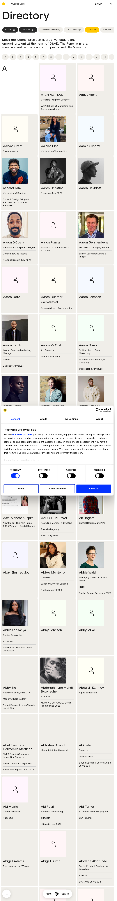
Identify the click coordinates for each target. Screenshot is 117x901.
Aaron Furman (51, 242)
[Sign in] (110, 3)
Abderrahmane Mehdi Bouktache (57, 689)
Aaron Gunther (52, 297)
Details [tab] (43, 419)
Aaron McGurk (51, 345)
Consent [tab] (15, 419)
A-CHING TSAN (52, 95)
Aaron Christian (52, 188)
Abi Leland (86, 745)
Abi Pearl (47, 806)
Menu (49, 894)
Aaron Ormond (90, 345)
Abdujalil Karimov (91, 687)
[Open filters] (6, 894)
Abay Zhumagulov (16, 572)
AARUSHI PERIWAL (54, 518)
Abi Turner (86, 806)
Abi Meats (10, 806)
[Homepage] (56, 894)
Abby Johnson (51, 630)
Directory (26, 30)
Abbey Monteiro (53, 572)
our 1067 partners (22, 434)
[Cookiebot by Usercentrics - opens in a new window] (98, 410)
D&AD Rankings (74, 30)
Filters (8, 30)
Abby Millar (87, 630)
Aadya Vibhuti (89, 95)
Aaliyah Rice (49, 146)
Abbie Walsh (88, 572)
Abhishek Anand (53, 745)
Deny (21, 488)
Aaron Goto (11, 297)
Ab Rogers (87, 518)
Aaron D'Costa (13, 242)
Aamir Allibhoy (89, 146)
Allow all (93, 488)
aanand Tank (12, 188)
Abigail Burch (50, 861)
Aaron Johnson (90, 297)
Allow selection (57, 488)
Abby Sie (9, 687)
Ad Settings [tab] (71, 419)
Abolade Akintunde (93, 861)
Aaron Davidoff (90, 188)
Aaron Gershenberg (93, 242)
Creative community (50, 30)
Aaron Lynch (12, 345)
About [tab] (99, 419)
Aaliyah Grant (13, 146)
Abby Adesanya (14, 630)
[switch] (43, 475)
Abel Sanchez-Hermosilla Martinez (17, 747)
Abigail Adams (13, 861)
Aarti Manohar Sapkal (18, 518)
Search (65, 894)
